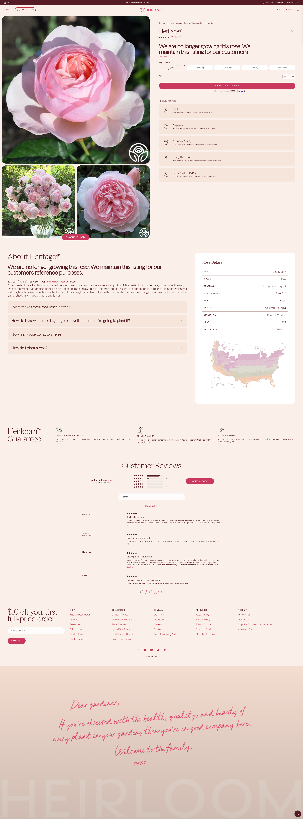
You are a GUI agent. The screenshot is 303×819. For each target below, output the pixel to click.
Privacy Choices (204, 624)
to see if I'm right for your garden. (199, 23)
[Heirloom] (151, 9)
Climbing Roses (120, 614)
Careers (158, 624)
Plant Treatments (78, 639)
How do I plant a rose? (29, 348)
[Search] (298, 10)
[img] (132, 513)
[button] (164, 37)
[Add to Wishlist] (292, 30)
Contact (158, 629)
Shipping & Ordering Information (255, 624)
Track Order (244, 619)
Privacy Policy (203, 619)
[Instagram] (138, 649)
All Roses (74, 619)
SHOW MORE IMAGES (76, 237)
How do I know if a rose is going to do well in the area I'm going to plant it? (71, 320)
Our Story (159, 614)
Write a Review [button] (200, 481)
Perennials (75, 624)
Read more (163, 56)
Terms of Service (204, 629)
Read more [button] (131, 567)
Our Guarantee (161, 619)
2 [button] (146, 592)
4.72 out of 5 (109, 480)
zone (181, 23)
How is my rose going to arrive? (36, 334)
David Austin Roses (122, 619)
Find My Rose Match (80, 614)
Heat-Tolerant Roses (122, 634)
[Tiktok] (164, 649)
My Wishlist (244, 614)
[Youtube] (151, 649)
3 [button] (151, 592)
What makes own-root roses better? (40, 307)
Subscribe (16, 641)
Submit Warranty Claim (166, 634)
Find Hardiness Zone (206, 634)
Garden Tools (76, 634)
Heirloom (150, 656)
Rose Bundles (119, 624)
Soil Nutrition (76, 629)
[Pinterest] (158, 649)
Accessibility (202, 614)
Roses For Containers (123, 639)
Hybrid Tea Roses (121, 629)
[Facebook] (144, 649)
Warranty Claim (246, 629)
